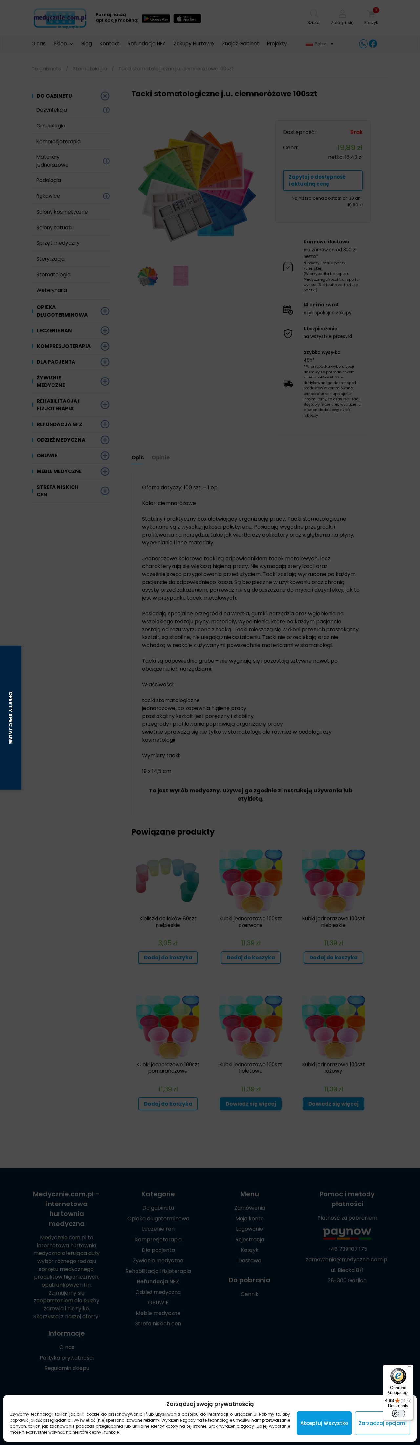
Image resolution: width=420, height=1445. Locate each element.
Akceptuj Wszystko (324, 1423)
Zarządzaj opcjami (383, 1423)
